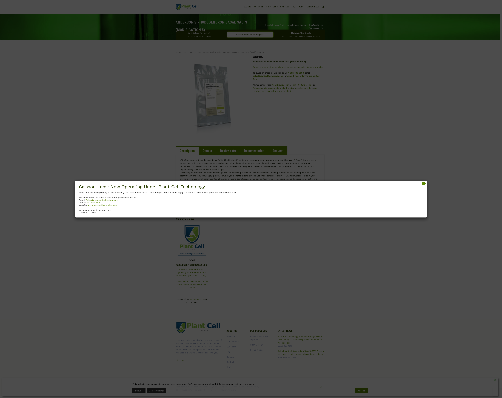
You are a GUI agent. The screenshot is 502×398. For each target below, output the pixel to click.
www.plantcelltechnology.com (103, 205)
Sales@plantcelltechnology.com (102, 200)
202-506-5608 (93, 202)
